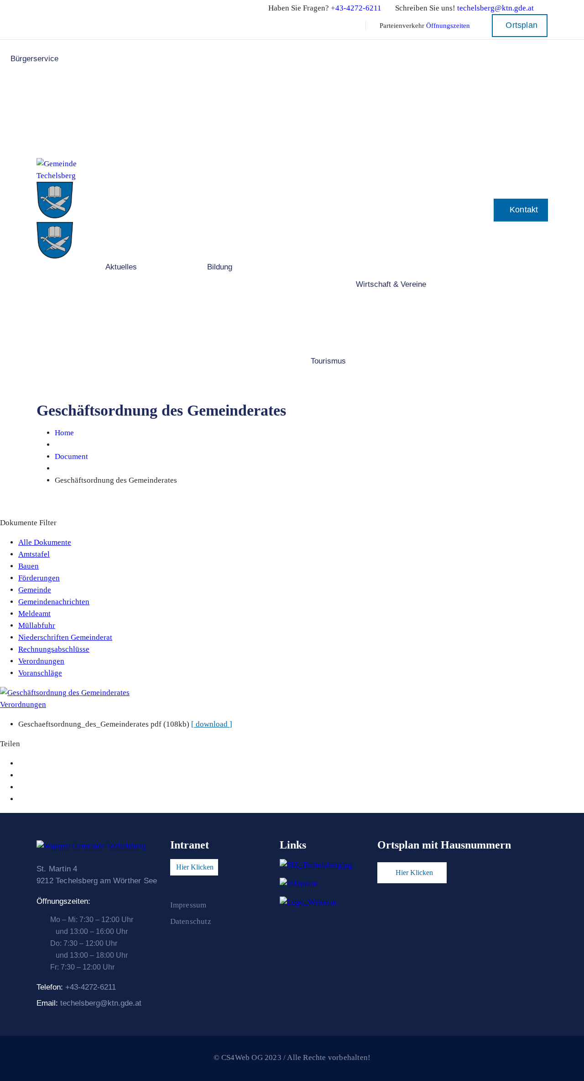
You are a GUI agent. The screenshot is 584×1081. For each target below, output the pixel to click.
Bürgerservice (34, 58)
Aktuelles (121, 267)
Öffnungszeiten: (63, 901)
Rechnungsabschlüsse (53, 649)
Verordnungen (41, 661)
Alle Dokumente (44, 542)
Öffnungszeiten (448, 25)
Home (64, 432)
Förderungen (39, 578)
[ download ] (211, 724)
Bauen (28, 566)
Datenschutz (190, 921)
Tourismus (328, 361)
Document (71, 456)
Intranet (189, 845)
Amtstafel (34, 554)
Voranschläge (40, 673)
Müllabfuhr (36, 625)
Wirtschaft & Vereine (391, 284)
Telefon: (76, 987)
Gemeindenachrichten (53, 601)
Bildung (219, 267)
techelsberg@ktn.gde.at (495, 8)
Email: (88, 1003)
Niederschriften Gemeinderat (65, 637)
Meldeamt (34, 613)
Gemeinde (34, 589)
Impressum (188, 905)
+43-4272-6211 (356, 8)
